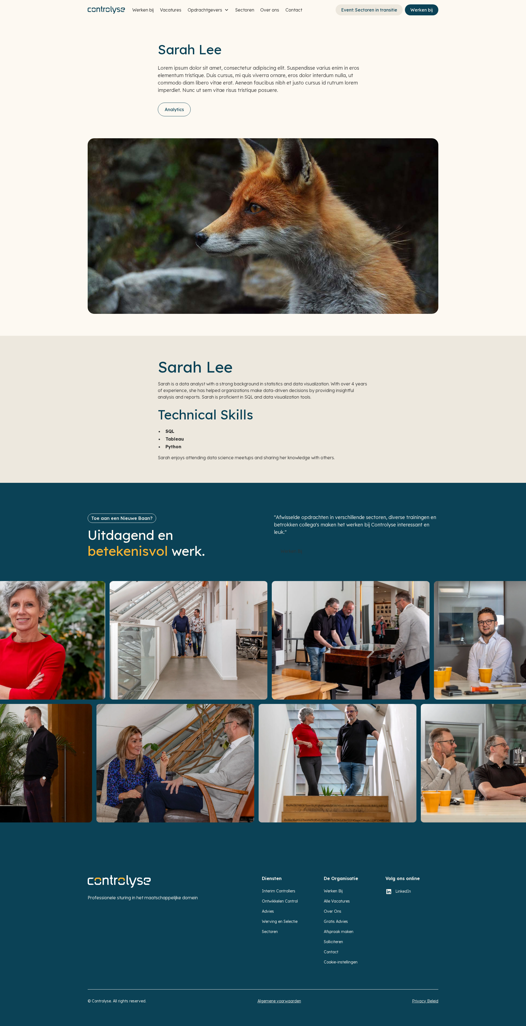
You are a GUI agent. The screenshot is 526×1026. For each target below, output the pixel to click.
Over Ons (332, 911)
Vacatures (170, 10)
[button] (208, 10)
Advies (268, 911)
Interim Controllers (278, 891)
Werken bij (143, 10)
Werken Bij (333, 891)
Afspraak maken (338, 931)
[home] (106, 10)
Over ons (269, 10)
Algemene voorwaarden (279, 1001)
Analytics (174, 109)
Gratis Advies (336, 921)
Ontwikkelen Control (280, 901)
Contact (293, 10)
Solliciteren (333, 941)
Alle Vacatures (337, 901)
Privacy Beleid (425, 1001)
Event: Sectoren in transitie (369, 10)
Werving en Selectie (280, 921)
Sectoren (244, 10)
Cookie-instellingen (341, 962)
